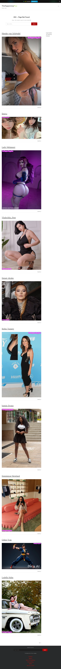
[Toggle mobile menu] (58, 6)
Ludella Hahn (7, 577)
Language (34, 653)
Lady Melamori (8, 147)
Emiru (4, 114)
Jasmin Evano (8, 405)
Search (34, 23)
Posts (32, 653)
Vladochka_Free (9, 217)
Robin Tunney (8, 329)
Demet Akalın (8, 278)
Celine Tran (7, 540)
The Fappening (49, 34)
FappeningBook (49, 32)
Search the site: (30, 647)
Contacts (30, 656)
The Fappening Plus (28, 653)
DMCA (30, 663)
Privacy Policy (30, 662)
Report (30, 658)
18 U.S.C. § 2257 (30, 665)
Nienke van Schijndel (11, 33)
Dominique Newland (11, 476)
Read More (39, 107)
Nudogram (48, 35)
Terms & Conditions (30, 660)
